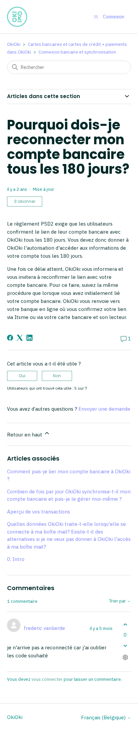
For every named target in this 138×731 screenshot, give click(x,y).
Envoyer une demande (104, 409)
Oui (22, 376)
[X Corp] (20, 338)
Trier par (118, 601)
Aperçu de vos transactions (38, 511)
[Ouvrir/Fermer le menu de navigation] (96, 16)
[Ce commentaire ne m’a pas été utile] (125, 646)
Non (57, 376)
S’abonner (24, 201)
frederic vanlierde (44, 628)
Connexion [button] (113, 17)
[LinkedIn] (29, 338)
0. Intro (15, 559)
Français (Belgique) (104, 717)
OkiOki (13, 44)
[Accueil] (17, 17)
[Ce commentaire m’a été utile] (125, 624)
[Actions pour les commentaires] (125, 657)
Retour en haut (25, 434)
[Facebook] (10, 338)
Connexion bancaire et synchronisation (77, 52)
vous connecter (47, 679)
